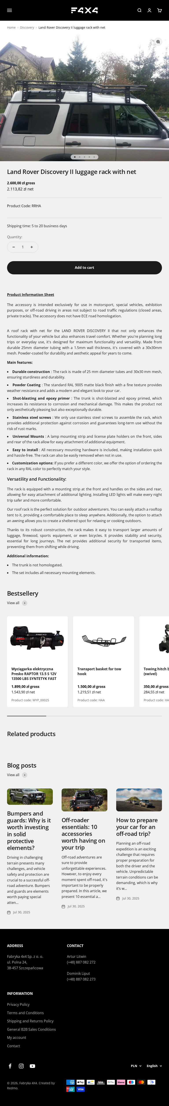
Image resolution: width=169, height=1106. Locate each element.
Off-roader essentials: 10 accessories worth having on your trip (83, 833)
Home (11, 27)
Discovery (27, 27)
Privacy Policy (18, 1004)
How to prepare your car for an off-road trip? (137, 827)
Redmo (12, 1088)
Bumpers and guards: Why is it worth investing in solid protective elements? (29, 830)
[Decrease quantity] (13, 247)
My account (16, 1037)
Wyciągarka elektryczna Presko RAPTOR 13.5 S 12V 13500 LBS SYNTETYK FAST (33, 674)
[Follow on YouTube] (32, 1066)
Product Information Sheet (30, 294)
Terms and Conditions (25, 1012)
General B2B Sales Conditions (31, 1029)
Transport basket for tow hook (99, 671)
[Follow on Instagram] (21, 1066)
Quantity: (14, 236)
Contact (13, 1045)
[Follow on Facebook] (10, 1066)
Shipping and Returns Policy (30, 1021)
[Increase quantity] (31, 247)
